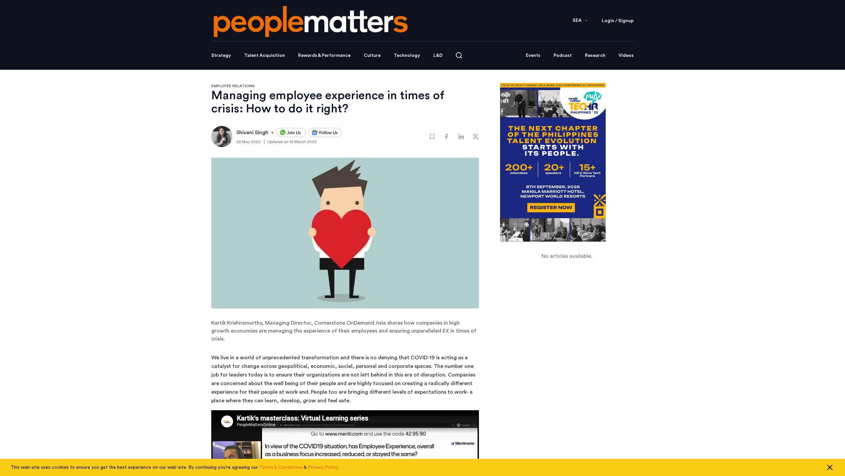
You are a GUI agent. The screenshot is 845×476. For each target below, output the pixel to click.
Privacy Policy (323, 467)
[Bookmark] (432, 136)
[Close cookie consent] (829, 467)
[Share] (446, 136)
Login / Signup (618, 21)
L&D (438, 55)
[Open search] (459, 55)
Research (595, 55)
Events (533, 55)
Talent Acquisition (264, 55)
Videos (626, 55)
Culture (372, 55)
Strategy (221, 55)
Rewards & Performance (324, 55)
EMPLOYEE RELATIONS (233, 86)
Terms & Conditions (281, 467)
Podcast (563, 55)
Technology (407, 55)
